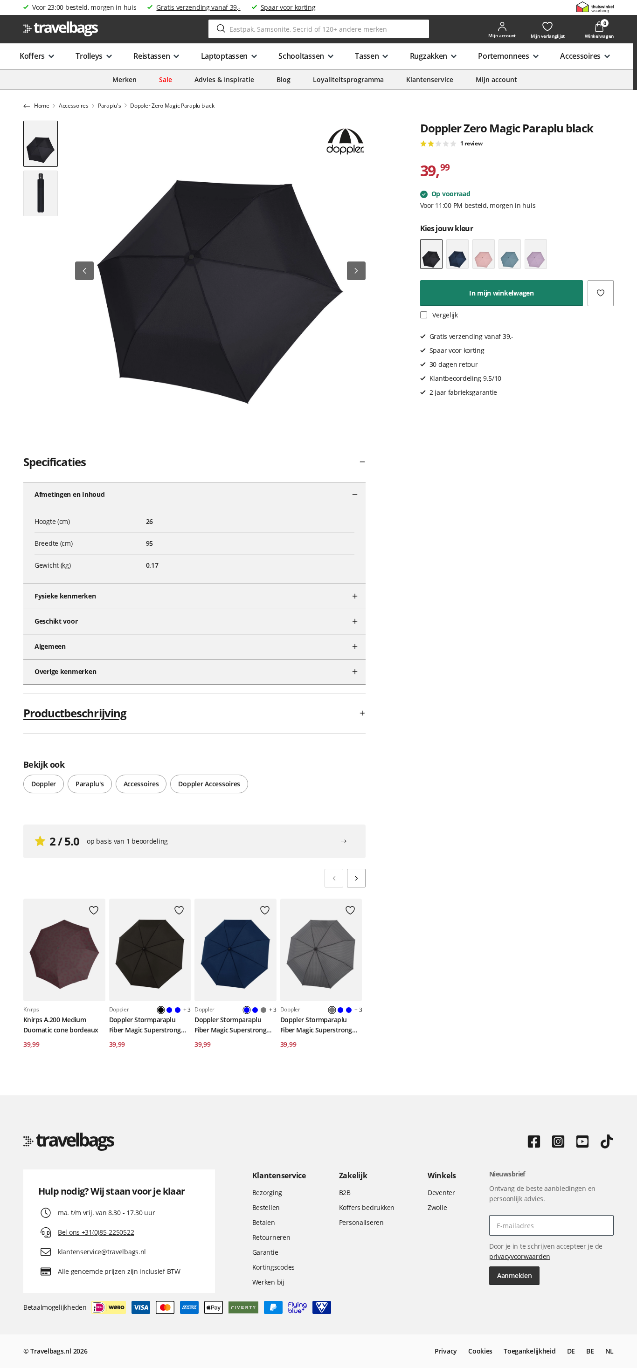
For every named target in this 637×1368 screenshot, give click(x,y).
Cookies (480, 1351)
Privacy (446, 1351)
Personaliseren (361, 1222)
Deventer (441, 1192)
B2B (345, 1192)
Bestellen (266, 1207)
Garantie (265, 1252)
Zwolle (437, 1207)
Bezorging (267, 1192)
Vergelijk (444, 314)
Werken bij (268, 1282)
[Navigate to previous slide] (334, 878)
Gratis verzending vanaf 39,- (198, 7)
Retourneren (271, 1237)
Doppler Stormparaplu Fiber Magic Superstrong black (145, 1025)
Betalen (263, 1222)
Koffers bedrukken (367, 1207)
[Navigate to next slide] (356, 878)
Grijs (263, 1010)
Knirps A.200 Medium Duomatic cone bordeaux (60, 1024)
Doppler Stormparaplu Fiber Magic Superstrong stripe (316, 1025)
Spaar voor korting (288, 7)
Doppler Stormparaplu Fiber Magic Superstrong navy (230, 1025)
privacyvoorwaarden (519, 1256)
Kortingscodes (273, 1267)
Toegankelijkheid (530, 1351)
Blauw (169, 1010)
